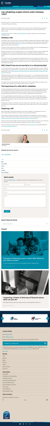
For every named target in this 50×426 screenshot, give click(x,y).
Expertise (5, 358)
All (2, 159)
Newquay (22, 118)
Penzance (27, 118)
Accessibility (5, 374)
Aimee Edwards (4, 33)
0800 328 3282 (11, 180)
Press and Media (4, 172)
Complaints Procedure (7, 378)
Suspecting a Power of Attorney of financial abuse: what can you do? (23, 298)
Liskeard (18, 118)
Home (2, 8)
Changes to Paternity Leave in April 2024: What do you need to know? (23, 259)
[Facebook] (3, 400)
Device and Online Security (8, 382)
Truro (37, 118)
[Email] (20, 424)
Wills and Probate (6, 154)
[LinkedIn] (25, 400)
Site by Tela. (5, 351)
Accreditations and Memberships (10, 376)
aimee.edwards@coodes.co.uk (10, 126)
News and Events (8, 8)
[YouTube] (46, 400)
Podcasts (3, 170)
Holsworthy (8, 118)
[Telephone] (23, 424)
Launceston (13, 118)
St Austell (31, 118)
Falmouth (3, 118)
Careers (4, 364)
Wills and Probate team (22, 33)
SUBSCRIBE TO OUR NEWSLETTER (11, 343)
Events (2, 166)
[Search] (47, 223)
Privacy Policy (5, 386)
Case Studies (4, 163)
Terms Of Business (6, 389)
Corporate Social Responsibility (9, 380)
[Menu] (30, 424)
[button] (2, 318)
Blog (2, 161)
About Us (5, 362)
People (4, 360)
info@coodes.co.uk (9, 336)
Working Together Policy (8, 391)
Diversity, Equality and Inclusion (9, 384)
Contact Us (5, 368)
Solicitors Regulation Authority (25, 348)
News (2, 168)
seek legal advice (19, 43)
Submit (7, 211)
